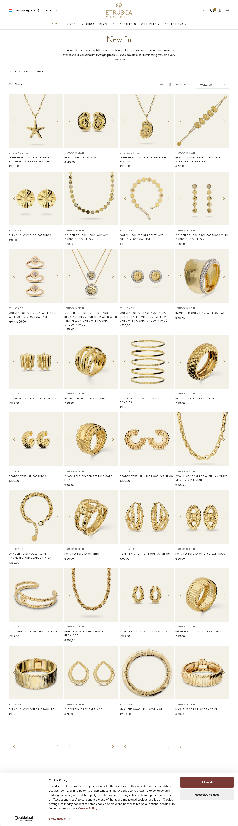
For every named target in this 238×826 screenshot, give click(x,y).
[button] (205, 10)
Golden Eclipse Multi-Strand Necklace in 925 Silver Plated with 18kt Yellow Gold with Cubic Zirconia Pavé (90, 318)
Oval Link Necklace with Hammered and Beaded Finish (201, 478)
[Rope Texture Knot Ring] (91, 517)
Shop (26, 71)
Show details (57, 818)
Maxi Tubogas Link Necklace (141, 709)
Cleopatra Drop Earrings (83, 709)
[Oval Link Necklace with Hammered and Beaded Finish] (202, 439)
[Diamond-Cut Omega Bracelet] (36, 672)
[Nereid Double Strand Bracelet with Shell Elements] (202, 121)
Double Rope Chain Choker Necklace (84, 633)
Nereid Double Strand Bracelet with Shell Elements (198, 159)
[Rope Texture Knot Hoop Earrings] (147, 517)
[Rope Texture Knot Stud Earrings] (202, 517)
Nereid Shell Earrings (80, 157)
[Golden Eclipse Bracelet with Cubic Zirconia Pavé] (147, 198)
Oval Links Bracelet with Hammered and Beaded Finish (30, 555)
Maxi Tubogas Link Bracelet (196, 709)
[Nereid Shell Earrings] (91, 121)
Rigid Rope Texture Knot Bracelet (34, 631)
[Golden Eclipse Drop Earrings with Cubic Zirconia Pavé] (202, 198)
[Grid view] (147, 84)
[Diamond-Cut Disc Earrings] (36, 198)
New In (40, 71)
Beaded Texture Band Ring (194, 398)
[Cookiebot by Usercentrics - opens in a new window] (24, 819)
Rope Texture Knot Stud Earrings (200, 553)
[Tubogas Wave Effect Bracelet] (147, 746)
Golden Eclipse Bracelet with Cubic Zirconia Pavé (142, 237)
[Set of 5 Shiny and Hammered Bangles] (147, 362)
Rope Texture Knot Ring (81, 553)
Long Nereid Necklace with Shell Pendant (144, 159)
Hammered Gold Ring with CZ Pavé (200, 313)
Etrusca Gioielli (19, 153)
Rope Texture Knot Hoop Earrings (145, 553)
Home (12, 71)
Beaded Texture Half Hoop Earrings (146, 476)
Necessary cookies (207, 794)
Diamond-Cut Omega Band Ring (198, 631)
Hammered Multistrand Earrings (33, 398)
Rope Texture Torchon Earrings (144, 631)
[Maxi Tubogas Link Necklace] (147, 672)
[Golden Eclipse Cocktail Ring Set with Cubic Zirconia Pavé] (36, 276)
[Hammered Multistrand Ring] (91, 362)
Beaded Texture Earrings (27, 476)
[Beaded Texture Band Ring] (202, 362)
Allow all (207, 782)
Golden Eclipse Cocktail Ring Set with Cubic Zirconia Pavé (34, 314)
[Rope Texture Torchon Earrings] (147, 595)
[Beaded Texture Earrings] (36, 439)
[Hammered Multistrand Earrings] (36, 362)
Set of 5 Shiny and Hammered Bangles (141, 400)
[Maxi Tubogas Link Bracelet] (202, 672)
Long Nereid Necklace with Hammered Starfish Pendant (30, 159)
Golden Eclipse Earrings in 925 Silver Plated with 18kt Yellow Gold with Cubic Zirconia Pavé (143, 316)
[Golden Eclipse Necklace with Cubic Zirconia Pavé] (91, 198)
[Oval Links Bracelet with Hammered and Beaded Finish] (36, 517)
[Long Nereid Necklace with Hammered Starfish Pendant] (36, 121)
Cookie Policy (87, 808)
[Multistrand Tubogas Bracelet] (91, 746)
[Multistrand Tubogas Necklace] (36, 746)
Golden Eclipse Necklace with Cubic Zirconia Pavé (87, 237)
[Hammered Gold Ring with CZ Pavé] (202, 276)
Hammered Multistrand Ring (85, 398)
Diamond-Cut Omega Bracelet (31, 709)
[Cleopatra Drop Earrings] (91, 672)
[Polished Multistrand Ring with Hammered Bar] (202, 746)
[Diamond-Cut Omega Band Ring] (202, 595)
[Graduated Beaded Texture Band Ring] (91, 439)
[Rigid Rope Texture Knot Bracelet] (36, 595)
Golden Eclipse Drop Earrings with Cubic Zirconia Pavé (201, 237)
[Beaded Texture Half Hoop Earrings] (147, 439)
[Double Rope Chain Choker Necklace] (91, 595)
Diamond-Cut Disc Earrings (30, 235)
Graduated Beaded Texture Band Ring (88, 478)
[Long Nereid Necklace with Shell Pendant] (147, 121)
